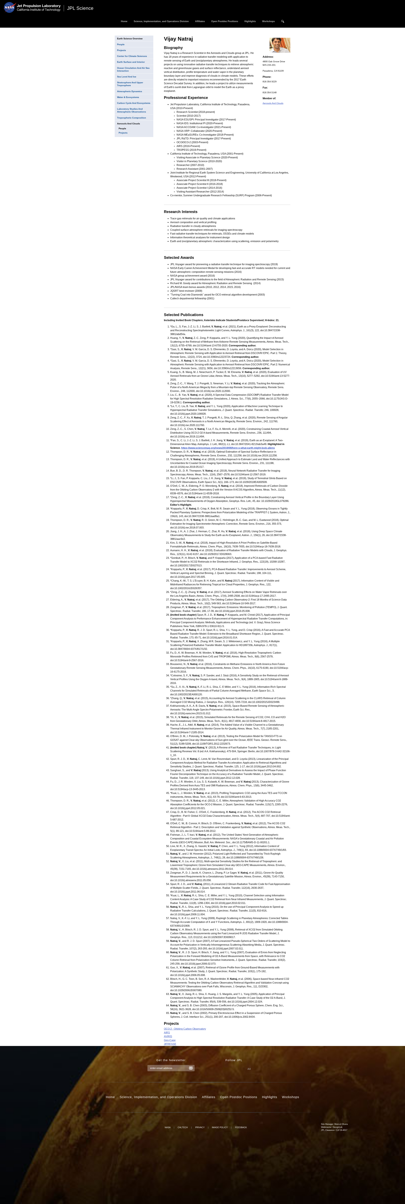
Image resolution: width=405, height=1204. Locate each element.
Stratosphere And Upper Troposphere (130, 84)
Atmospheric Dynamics (129, 91)
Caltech (183, 1127)
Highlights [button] (269, 1097)
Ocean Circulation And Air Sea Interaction (133, 69)
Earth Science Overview (130, 38)
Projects (121, 50)
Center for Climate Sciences (132, 56)
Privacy (200, 1127)
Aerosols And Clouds (128, 123)
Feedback (241, 1127)
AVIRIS (168, 1036)
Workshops (268, 21)
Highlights (250, 21)
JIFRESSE (170, 1044)
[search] (282, 21)
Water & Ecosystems (128, 97)
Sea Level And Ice (126, 76)
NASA (167, 1127)
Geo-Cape (170, 1040)
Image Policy (220, 1127)
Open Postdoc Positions (224, 21)
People (121, 44)
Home (124, 21)
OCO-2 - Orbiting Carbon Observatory (185, 1028)
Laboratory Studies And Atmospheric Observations (131, 110)
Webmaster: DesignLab (331, 1127)
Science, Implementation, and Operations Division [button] (158, 1097)
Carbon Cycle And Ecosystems (133, 103)
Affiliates (200, 21)
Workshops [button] (290, 1097)
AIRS (167, 1032)
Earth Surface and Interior (131, 62)
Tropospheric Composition (131, 117)
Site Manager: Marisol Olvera (334, 1124)
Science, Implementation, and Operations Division (161, 21)
